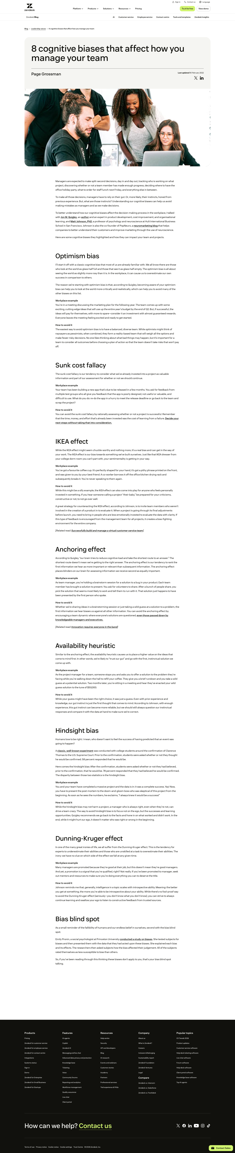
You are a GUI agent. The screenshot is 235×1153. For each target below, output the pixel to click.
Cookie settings (66, 1147)
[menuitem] (204, 2)
